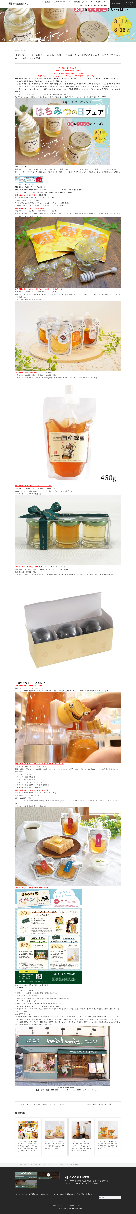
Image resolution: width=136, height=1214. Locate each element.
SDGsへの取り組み (74, 2)
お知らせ (47, 2)
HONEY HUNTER (22, 1186)
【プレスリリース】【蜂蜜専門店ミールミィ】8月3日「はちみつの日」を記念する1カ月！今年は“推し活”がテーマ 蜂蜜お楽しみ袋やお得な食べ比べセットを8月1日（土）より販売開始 (28, 1147)
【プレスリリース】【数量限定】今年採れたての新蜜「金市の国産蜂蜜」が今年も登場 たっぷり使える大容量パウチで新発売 (108, 1145)
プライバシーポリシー (74, 1205)
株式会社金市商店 (21, 4)
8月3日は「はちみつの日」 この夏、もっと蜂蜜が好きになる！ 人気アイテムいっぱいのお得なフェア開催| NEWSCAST (61, 97)
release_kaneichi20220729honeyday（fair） (49, 94)
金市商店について (59, 2)
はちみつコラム (102, 5)
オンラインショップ (22, 1178)
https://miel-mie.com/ (51, 1006)
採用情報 (93, 5)
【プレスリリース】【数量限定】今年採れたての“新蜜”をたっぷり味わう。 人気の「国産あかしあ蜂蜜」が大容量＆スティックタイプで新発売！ (54, 1145)
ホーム (41, 2)
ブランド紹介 (83, 5)
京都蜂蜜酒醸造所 (44, 1178)
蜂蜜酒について (100, 2)
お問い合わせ (58, 1205)
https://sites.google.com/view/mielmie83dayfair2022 (54, 192)
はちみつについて (87, 2)
